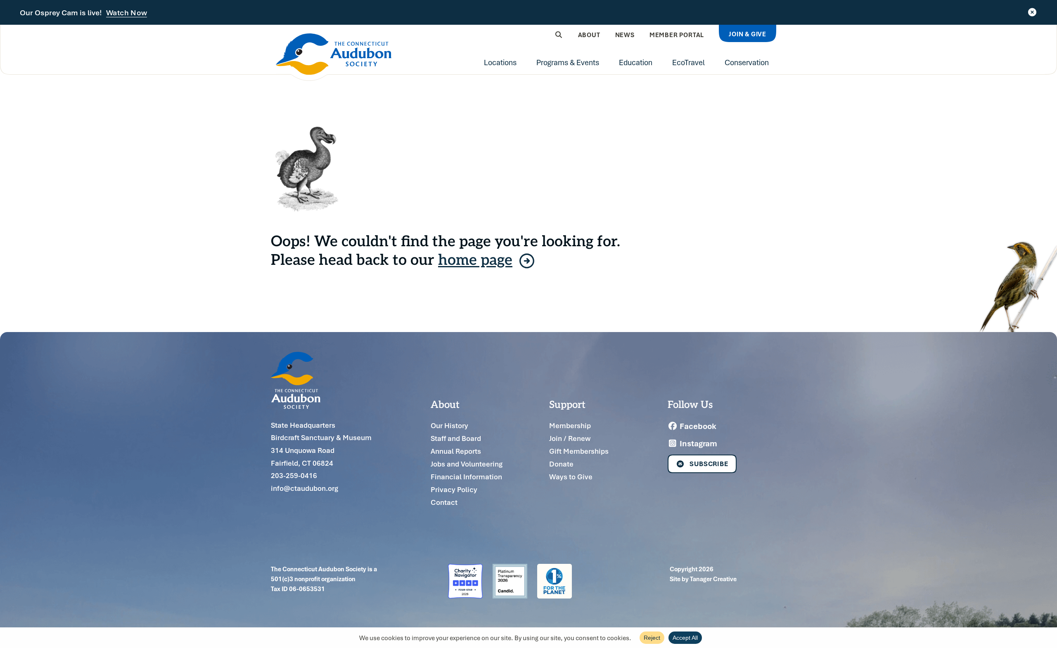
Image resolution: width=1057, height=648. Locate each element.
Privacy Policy (454, 489)
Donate (561, 464)
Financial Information (466, 476)
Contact (444, 502)
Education (635, 62)
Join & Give (747, 34)
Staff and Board (456, 438)
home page (475, 258)
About (589, 35)
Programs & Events (567, 62)
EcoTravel (688, 62)
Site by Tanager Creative (703, 579)
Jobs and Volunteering (466, 464)
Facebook (697, 426)
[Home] (333, 57)
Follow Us (690, 403)
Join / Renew (569, 438)
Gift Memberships (579, 451)
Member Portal (676, 35)
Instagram (697, 443)
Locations (500, 62)
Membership (570, 425)
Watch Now (126, 12)
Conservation (747, 62)
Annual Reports (456, 451)
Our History (449, 425)
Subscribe (709, 463)
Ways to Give (570, 476)
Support (567, 403)
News (625, 35)
